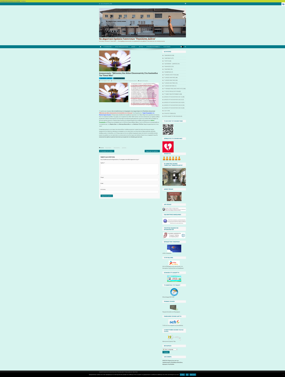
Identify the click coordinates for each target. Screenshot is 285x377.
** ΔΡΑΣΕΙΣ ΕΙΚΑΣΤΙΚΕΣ (119, 78)
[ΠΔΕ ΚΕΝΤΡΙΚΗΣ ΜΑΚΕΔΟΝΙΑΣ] (174, 221)
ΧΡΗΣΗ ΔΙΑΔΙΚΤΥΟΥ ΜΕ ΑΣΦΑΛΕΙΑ (172, 116)
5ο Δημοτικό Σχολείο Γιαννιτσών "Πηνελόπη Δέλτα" (127, 38)
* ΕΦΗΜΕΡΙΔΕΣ (167, 72)
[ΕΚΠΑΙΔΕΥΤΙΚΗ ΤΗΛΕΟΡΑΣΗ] (174, 248)
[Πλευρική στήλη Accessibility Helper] (283, 4)
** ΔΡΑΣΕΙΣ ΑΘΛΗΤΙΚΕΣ (169, 77)
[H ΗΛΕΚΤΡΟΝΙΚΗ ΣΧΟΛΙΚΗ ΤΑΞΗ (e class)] (174, 337)
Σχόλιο (103, 162)
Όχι (187, 374)
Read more (192, 374)
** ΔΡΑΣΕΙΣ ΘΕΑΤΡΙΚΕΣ (169, 83)
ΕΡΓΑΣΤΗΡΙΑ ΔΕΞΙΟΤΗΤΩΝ (121, 46)
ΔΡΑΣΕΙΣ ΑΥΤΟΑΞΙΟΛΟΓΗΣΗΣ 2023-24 (173, 102)
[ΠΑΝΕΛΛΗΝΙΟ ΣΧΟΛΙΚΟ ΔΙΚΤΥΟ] (174, 322)
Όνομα (102, 177)
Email (102, 183)
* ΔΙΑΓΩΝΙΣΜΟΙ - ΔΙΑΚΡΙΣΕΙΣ (106, 78)
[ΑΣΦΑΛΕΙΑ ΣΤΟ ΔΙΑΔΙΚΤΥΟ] (174, 279)
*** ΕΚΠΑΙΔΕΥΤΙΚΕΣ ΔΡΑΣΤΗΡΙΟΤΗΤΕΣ (173, 88)
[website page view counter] (171, 158)
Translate (166, 352)
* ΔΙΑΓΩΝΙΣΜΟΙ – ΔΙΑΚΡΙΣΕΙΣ (170, 63)
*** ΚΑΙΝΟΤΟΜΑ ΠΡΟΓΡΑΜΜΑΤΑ (172, 94)
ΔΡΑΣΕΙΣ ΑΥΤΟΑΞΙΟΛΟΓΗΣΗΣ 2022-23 (173, 99)
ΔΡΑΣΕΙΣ (133, 46)
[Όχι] (283, 374)
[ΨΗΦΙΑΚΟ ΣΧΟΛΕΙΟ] (174, 307)
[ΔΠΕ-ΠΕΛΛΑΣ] (174, 209)
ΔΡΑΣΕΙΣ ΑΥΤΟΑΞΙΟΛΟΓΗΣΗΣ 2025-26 (173, 108)
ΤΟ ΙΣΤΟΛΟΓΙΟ (166, 46)
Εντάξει (182, 374)
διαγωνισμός (108, 147)
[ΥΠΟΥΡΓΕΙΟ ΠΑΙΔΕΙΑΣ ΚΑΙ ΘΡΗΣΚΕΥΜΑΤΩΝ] (174, 235)
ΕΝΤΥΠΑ (141, 46)
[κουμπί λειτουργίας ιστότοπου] (181, 46)
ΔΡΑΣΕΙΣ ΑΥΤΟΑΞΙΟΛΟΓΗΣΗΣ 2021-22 (173, 96)
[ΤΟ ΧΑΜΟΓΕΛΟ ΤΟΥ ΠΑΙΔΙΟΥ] (174, 292)
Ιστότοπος (103, 189)
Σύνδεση (23, 1)
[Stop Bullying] (174, 262)
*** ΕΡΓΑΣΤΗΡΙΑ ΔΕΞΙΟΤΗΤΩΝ (171, 91)
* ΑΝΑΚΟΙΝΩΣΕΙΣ (168, 55)
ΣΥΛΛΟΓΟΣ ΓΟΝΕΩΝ (168, 113)
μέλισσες (124, 147)
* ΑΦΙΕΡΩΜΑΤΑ (167, 58)
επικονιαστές (117, 147)
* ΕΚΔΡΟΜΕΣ (167, 69)
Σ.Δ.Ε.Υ (165, 110)
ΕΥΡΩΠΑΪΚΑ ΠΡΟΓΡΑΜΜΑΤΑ (153, 46)
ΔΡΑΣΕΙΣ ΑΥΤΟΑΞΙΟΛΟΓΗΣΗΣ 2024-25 (173, 105)
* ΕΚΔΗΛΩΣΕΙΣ (167, 66)
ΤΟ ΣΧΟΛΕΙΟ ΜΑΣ (107, 46)
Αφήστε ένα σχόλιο (143, 80)
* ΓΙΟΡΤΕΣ (166, 61)
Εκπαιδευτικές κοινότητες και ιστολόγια (10, 1)
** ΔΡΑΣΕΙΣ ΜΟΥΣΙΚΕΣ (169, 85)
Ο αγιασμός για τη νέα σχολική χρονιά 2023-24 (107, 151)
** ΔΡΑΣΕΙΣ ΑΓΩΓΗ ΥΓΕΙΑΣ (170, 74)
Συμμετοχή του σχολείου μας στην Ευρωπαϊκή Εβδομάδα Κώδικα (153, 151)
